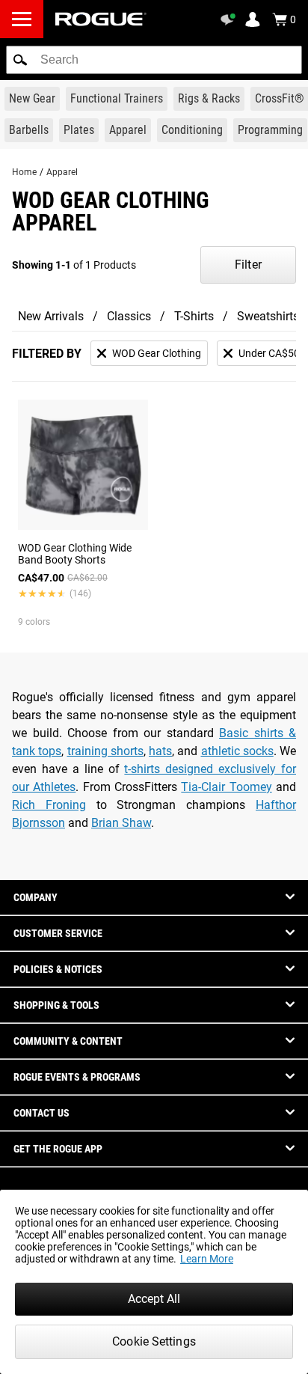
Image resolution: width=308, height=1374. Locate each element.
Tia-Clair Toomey (226, 787)
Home (24, 172)
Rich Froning (49, 805)
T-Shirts (194, 316)
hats (160, 751)
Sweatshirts (268, 316)
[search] (154, 60)
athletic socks (237, 751)
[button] (20, 60)
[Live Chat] (230, 19)
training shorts (105, 751)
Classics (129, 316)
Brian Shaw (121, 823)
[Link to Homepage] (101, 19)
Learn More (206, 1259)
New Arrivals (51, 316)
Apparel (62, 172)
